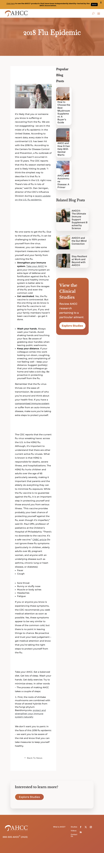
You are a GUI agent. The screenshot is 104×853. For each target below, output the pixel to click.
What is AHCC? (59, 827)
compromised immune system (32, 403)
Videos (73, 831)
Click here (10, 3)
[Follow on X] (86, 827)
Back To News (34, 758)
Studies (74, 827)
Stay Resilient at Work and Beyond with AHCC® (79, 261)
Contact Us (74, 835)
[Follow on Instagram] (91, 827)
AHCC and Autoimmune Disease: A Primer (63, 181)
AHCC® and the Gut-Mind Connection (79, 240)
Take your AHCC (35, 266)
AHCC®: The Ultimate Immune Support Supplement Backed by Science (79, 219)
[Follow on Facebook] (81, 827)
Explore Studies (72, 325)
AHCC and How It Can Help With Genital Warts (63, 149)
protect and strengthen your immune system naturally (30, 713)
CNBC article (39, 539)
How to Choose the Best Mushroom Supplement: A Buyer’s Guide (63, 112)
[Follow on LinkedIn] (81, 832)
